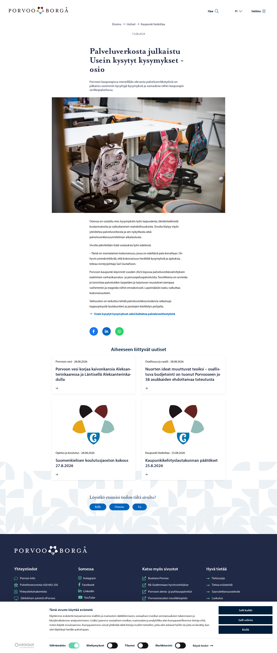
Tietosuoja (218, 578)
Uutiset (131, 24)
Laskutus (217, 598)
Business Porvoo (158, 578)
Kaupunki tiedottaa (153, 24)
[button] (98, 507)
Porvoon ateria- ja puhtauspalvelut (170, 591)
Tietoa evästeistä (222, 585)
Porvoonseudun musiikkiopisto (167, 598)
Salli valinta (245, 620)
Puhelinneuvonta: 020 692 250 (39, 585)
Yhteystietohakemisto (33, 591)
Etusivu (116, 24)
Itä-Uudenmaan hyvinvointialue (168, 585)
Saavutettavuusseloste (226, 591)
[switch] (112, 645)
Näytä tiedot (200, 645)
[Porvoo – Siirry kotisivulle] (38, 10)
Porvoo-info (27, 578)
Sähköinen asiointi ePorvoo (38, 598)
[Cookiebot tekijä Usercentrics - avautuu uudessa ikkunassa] (24, 645)
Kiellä (245, 629)
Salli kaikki (245, 610)
